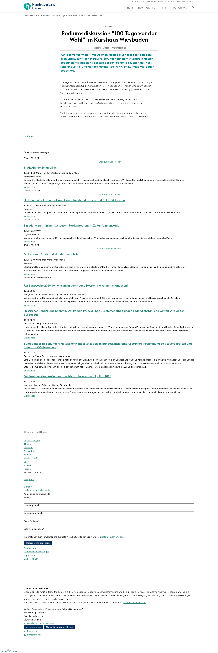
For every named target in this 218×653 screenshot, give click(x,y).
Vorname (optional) (33, 513)
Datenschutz (30, 548)
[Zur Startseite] (39, 6)
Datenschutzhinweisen (112, 537)
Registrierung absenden (38, 543)
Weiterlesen (29, 187)
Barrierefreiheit (31, 559)
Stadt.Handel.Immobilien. (40, 167)
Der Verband (180, 7)
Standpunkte (149, 2)
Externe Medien (33, 620)
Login (189, 2)
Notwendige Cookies (35, 612)
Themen (164, 7)
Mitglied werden (176, 2)
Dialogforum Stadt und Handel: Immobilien (52, 254)
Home (130, 7)
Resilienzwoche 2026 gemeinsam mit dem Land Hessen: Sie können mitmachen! (76, 285)
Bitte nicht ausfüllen (34, 529)
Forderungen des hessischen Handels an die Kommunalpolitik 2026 (67, 376)
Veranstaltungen (146, 7)
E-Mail (27, 497)
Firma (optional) (31, 521)
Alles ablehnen (33, 627)
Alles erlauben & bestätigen (59, 627)
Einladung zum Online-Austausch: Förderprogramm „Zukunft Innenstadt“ (72, 225)
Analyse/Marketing (34, 616)
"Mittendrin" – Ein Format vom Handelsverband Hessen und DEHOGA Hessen (74, 200)
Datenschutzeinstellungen (36, 551)
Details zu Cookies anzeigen (41, 623)
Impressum (29, 555)
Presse (162, 2)
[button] (29, 479)
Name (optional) (31, 505)
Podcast (136, 2)
